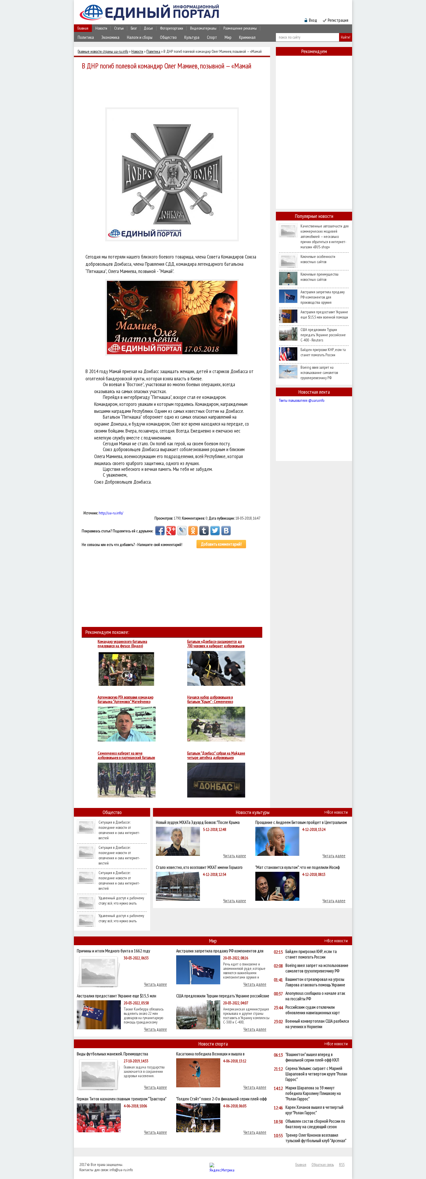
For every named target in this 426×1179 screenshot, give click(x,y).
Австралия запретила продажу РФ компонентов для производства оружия (323, 297)
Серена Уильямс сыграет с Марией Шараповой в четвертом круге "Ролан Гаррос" (316, 1074)
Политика (86, 37)
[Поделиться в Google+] (171, 530)
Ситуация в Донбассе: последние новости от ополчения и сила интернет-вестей (119, 830)
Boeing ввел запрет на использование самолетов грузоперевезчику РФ (319, 372)
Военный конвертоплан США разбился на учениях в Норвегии (317, 1023)
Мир (228, 37)
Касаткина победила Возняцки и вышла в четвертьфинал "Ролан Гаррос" (210, 1053)
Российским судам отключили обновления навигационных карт (312, 1009)
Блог (134, 28)
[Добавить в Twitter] (215, 530)
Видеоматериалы (203, 28)
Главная (82, 28)
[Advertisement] (173, 88)
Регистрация (338, 20)
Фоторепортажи (171, 28)
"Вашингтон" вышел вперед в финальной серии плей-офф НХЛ (312, 1057)
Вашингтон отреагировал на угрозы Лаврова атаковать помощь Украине (315, 982)
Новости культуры (253, 812)
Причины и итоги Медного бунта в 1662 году (113, 950)
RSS (342, 1164)
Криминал (247, 37)
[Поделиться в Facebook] (160, 530)
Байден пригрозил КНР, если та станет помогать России (323, 352)
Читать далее (234, 855)
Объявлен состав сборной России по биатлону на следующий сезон (315, 1123)
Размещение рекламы (240, 28)
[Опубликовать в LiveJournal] (182, 530)
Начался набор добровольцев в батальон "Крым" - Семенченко (210, 699)
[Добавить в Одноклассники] (193, 530)
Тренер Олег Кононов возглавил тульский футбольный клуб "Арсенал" (315, 1137)
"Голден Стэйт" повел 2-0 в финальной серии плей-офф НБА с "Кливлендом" (221, 1098)
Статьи (119, 28)
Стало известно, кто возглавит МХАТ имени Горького (199, 867)
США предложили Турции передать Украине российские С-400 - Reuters (323, 335)
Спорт (212, 37)
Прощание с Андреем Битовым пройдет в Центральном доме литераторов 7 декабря (301, 822)
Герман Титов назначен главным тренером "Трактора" (121, 1098)
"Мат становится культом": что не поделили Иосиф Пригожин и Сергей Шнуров (297, 867)
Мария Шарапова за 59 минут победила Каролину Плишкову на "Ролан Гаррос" (313, 1093)
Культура (191, 37)
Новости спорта (213, 1043)
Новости (101, 28)
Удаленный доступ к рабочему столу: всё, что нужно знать (121, 900)
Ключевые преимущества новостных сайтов (319, 277)
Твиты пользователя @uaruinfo (301, 400)
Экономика (110, 37)
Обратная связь (323, 1164)
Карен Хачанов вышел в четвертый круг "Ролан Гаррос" (314, 1109)
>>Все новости (336, 812)
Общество (168, 37)
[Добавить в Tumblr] (204, 530)
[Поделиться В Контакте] (226, 530)
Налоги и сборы (139, 37)
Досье (148, 28)
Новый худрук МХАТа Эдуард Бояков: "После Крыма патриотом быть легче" (198, 822)
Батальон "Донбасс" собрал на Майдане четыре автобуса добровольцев (216, 755)
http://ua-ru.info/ (111, 513)
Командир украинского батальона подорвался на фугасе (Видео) (122, 643)
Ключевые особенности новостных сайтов (318, 259)
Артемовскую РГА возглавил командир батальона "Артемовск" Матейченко (125, 699)
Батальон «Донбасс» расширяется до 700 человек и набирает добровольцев (215, 643)
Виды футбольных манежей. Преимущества (112, 1053)
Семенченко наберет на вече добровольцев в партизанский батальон (126, 755)
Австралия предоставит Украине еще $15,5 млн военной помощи (324, 314)
